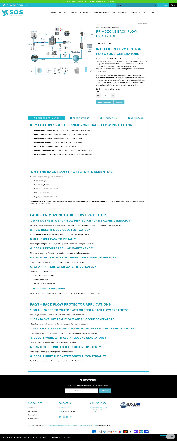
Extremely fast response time (45, 130)
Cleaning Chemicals (58, 12)
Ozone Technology (100, 12)
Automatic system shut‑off (44, 150)
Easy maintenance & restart (44, 154)
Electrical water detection (43, 146)
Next (146, 23)
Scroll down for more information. (108, 89)
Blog (145, 12)
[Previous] (31, 44)
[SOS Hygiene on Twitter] (4, 5)
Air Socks (135, 12)
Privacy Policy (32, 407)
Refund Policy (32, 411)
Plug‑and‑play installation (43, 134)
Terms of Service (33, 418)
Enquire (119, 102)
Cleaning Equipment (79, 12)
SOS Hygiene (37, 425)
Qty (97, 91)
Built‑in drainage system (43, 138)
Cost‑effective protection (43, 142)
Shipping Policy (33, 415)
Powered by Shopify (103, 425)
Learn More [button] (66, 437)
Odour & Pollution (120, 12)
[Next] (90, 44)
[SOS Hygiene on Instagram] (7, 5)
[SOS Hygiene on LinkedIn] (11, 5)
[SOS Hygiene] (15, 13)
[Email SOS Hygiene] (14, 5)
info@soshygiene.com (69, 411)
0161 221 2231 (22, 5)
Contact (152, 12)
